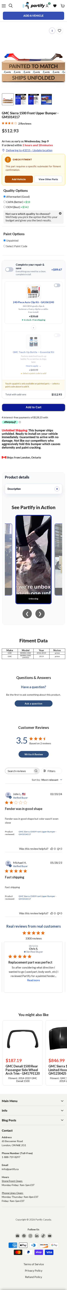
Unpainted (12, 240)
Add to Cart (33, 407)
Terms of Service (33, 1264)
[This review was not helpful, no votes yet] (58, 848)
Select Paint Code (16, 246)
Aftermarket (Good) (18, 196)
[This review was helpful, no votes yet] (52, 848)
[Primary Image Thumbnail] (8, 99)
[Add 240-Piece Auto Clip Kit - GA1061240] (57, 285)
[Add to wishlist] (59, 30)
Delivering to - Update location (29, 150)
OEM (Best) (17, 207)
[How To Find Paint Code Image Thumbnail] (46, 99)
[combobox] (47, 779)
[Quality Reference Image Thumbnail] (20, 99)
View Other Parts (48, 179)
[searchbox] (19, 771)
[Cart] (62, 6)
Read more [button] (33, 980)
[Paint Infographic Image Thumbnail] (33, 99)
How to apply (33, 366)
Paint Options (13, 234)
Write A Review (33, 754)
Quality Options (15, 191)
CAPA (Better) (18, 201)
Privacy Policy (33, 1270)
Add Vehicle (19, 179)
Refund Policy (33, 1276)
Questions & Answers (33, 677)
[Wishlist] (55, 6)
